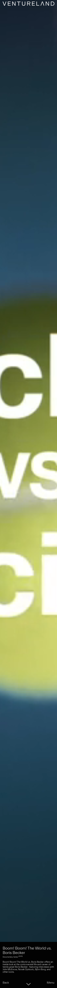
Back (6, 982)
